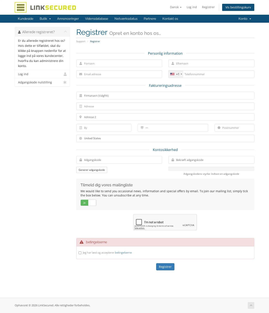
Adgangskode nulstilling (35, 82)
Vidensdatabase (96, 19)
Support (80, 41)
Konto (244, 19)
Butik (44, 19)
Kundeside (25, 19)
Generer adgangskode (92, 170)
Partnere (150, 19)
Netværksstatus (126, 19)
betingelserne (123, 252)
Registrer (208, 7)
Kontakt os (170, 19)
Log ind (192, 7)
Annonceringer (68, 19)
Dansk (174, 7)
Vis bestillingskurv (238, 7)
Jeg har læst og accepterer (107, 252)
